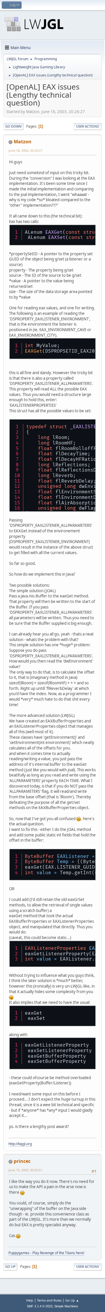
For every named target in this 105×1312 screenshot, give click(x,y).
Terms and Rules (49, 1300)
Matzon (23, 141)
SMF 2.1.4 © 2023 (39, 1306)
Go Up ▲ (72, 1300)
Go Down (13, 126)
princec (22, 1161)
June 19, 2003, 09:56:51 (25, 1170)
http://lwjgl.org (20, 1143)
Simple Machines (66, 1306)
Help (29, 1300)
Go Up (10, 1266)
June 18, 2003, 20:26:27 (25, 150)
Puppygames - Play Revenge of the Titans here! (46, 1252)
